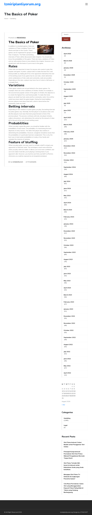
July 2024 (67, 181)
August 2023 (68, 259)
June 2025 (67, 110)
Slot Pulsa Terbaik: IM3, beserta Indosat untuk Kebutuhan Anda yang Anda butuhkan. (73, 466)
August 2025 (68, 96)
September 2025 (70, 89)
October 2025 (68, 82)
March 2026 (68, 61)
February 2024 (69, 217)
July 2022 (67, 351)
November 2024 (69, 153)
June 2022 (67, 359)
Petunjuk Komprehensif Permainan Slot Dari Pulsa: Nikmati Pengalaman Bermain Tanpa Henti (74, 455)
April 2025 (67, 117)
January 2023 (68, 309)
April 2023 (67, 288)
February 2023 (69, 302)
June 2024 (67, 188)
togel (65, 425)
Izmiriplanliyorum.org (14, 4)
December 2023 (69, 231)
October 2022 (68, 330)
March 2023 (68, 295)
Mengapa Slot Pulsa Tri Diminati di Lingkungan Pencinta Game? (72, 477)
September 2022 (70, 337)
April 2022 (67, 373)
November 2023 (69, 238)
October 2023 (68, 245)
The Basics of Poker (24, 42)
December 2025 (69, 75)
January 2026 (68, 68)
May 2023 (67, 281)
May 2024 (67, 195)
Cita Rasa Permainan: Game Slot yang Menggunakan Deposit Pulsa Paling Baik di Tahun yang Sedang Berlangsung (73, 488)
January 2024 (68, 224)
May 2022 (67, 366)
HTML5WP (84, 512)
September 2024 (70, 167)
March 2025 (68, 124)
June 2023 (67, 273)
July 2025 (67, 103)
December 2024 (69, 146)
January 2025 (68, 139)
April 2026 (67, 54)
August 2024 (68, 174)
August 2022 (68, 344)
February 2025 (69, 132)
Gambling (67, 418)
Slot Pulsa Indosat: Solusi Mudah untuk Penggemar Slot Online (74, 444)
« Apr (63, 405)
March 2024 (68, 210)
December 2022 (69, 316)
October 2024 (68, 160)
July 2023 (67, 266)
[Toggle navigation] (86, 4)
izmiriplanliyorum (18, 162)
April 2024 (67, 202)
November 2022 (69, 323)
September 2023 (70, 252)
